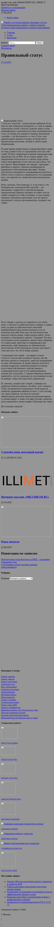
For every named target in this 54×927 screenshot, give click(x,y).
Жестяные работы (8, 695)
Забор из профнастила (10, 707)
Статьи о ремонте (8, 700)
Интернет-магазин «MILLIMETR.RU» (25, 496)
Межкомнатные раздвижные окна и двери (19, 718)
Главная (11, 32)
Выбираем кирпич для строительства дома (19, 710)
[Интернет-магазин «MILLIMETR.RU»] (26, 491)
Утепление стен (8, 684)
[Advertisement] (27, 90)
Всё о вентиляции (9, 687)
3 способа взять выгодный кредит (22, 452)
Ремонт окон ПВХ (9, 705)
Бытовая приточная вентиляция (15, 715)
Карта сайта (13, 17)
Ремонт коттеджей (9, 682)
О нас (10, 35)
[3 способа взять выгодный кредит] (26, 446)
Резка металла (10, 541)
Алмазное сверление (10, 689)
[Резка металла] (26, 536)
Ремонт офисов (7, 679)
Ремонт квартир (8, 676)
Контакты (12, 37)
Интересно (6, 48)
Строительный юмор (10, 702)
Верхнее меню (8, 10)
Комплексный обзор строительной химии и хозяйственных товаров (28, 898)
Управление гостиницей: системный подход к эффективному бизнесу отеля (29, 893)
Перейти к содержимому (13, 7)
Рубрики (5, 578)
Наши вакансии (8, 697)
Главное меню (8, 45)
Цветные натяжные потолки (13, 713)
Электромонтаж (8, 692)
